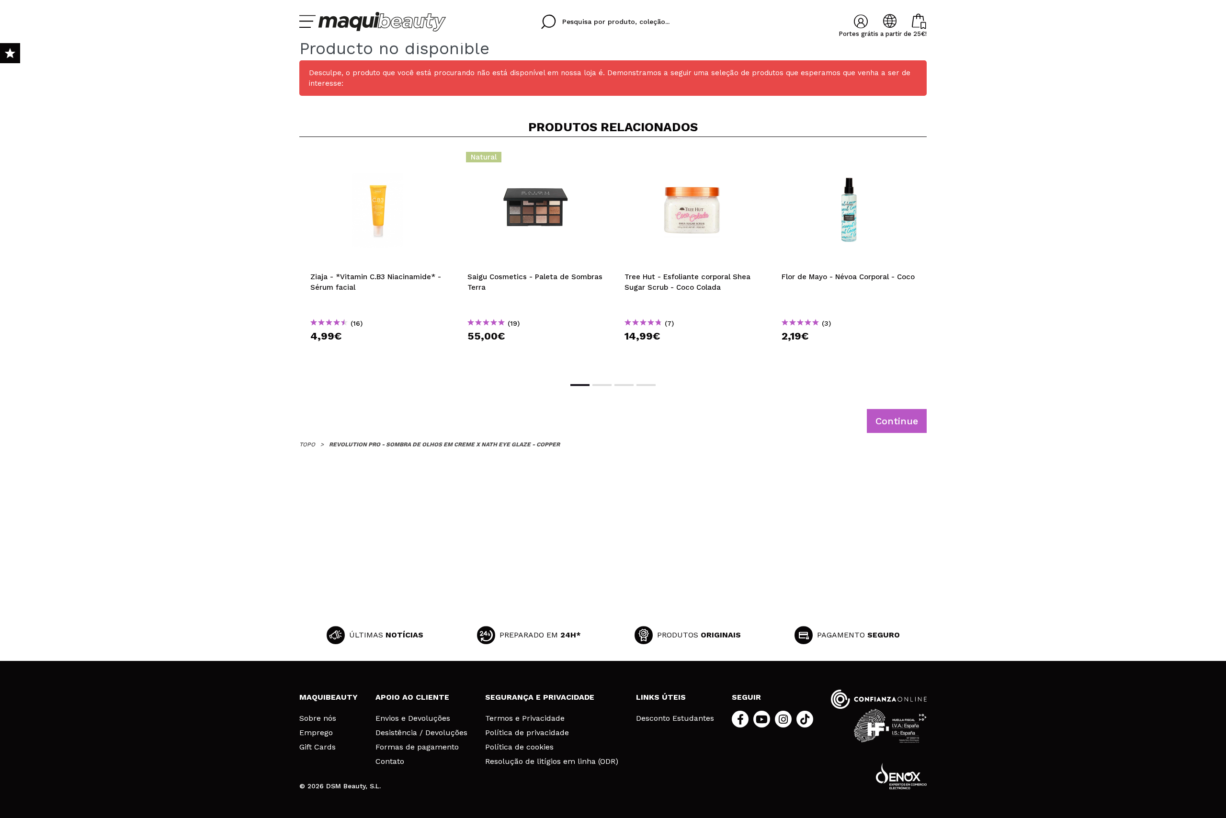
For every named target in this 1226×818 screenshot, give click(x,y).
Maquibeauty (328, 697)
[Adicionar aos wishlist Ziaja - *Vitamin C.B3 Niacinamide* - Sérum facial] (377, 160)
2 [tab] (602, 385)
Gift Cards (317, 747)
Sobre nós (317, 718)
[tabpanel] (377, 258)
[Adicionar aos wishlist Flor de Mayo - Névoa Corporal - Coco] (849, 160)
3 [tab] (624, 385)
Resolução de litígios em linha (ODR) (551, 761)
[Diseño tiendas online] (901, 776)
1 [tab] (580, 385)
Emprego (316, 733)
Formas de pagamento (417, 747)
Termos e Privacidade (525, 718)
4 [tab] (646, 385)
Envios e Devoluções (412, 718)
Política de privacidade (527, 733)
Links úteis (661, 697)
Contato (389, 761)
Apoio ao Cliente (412, 697)
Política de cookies (519, 747)
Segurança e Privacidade (539, 697)
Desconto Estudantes (675, 718)
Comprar (378, 353)
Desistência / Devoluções (421, 733)
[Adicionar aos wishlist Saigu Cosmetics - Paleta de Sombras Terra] (534, 160)
